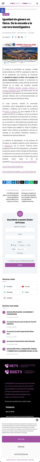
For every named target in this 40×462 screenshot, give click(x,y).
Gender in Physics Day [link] (12, 111)
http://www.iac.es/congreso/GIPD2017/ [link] (24, 161)
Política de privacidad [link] (11, 401)
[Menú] (3, 3)
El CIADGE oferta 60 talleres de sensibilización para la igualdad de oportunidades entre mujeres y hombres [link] (11, 197)
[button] (37, 420)
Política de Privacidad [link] (22, 459)
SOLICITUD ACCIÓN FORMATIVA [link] (12, 166)
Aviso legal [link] (31, 459)
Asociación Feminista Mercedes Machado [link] (21, 341)
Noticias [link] (5, 14)
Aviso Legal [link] (21, 401)
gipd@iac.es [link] (8, 146)
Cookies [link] (28, 401)
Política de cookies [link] (11, 459)
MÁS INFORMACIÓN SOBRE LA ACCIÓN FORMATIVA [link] (19, 172)
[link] (2, 10)
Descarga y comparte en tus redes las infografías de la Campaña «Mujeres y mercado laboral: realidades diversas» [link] (29, 197)
